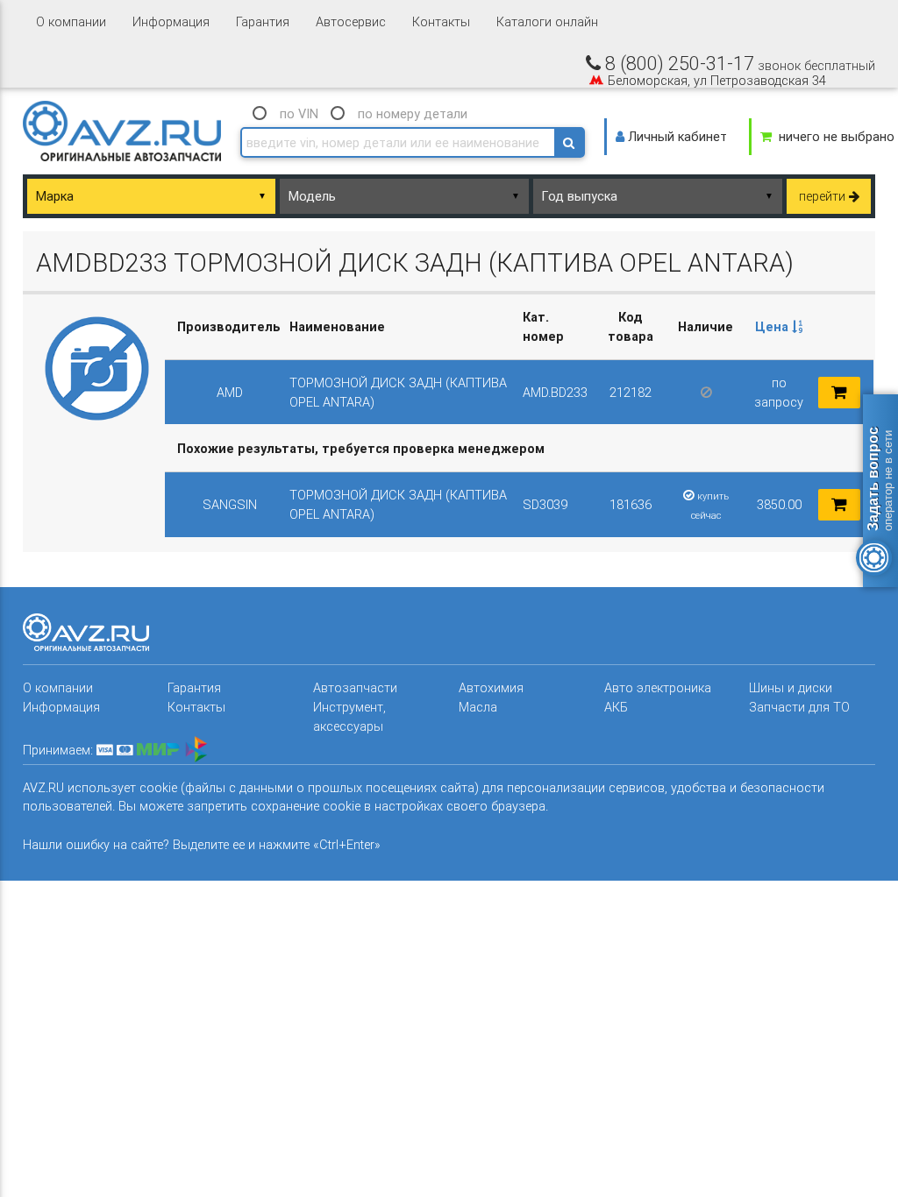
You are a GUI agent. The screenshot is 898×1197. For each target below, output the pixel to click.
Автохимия (491, 687)
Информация (171, 21)
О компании (71, 21)
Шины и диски (790, 687)
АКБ (616, 706)
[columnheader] (779, 326)
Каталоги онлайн (547, 21)
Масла (478, 706)
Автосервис (351, 21)
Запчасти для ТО (799, 706)
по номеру (412, 113)
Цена (773, 326)
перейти (824, 196)
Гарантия (262, 21)
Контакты (441, 21)
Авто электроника (657, 687)
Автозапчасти (355, 687)
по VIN (299, 113)
